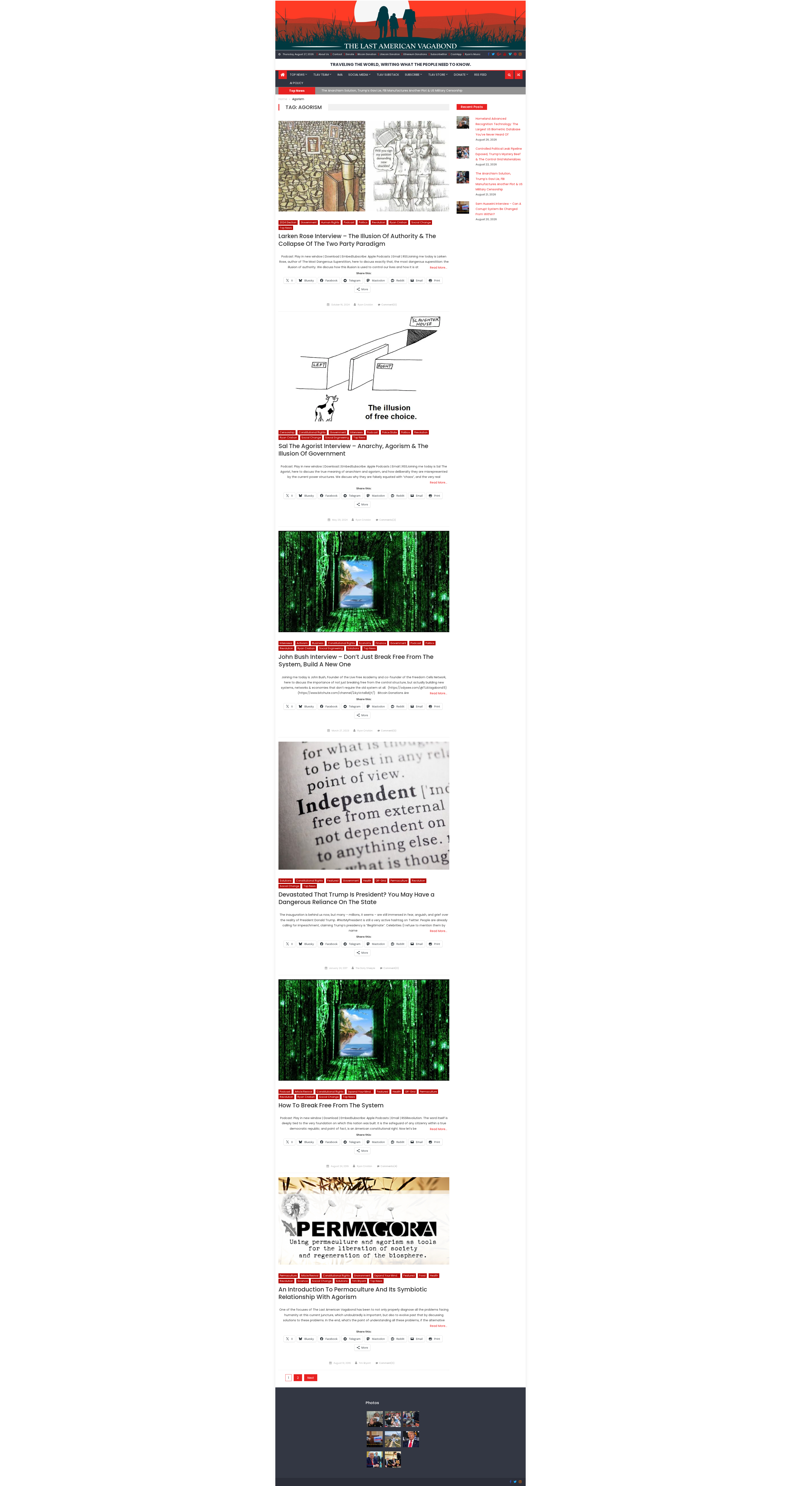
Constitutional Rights (312, 432)
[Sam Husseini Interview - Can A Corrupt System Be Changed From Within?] (375, 1439)
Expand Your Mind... (360, 1091)
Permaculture (398, 880)
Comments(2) (387, 519)
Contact (337, 54)
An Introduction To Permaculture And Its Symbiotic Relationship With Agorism (352, 1293)
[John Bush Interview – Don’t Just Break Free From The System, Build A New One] (363, 581)
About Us (324, 54)
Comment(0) (389, 304)
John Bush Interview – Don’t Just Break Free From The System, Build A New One (355, 660)
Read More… (438, 267)
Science (302, 1281)
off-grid (381, 880)
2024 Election (288, 222)
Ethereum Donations (415, 54)
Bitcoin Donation (367, 54)
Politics (363, 222)
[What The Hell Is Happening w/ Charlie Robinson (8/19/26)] (411, 1439)
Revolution (378, 222)
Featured (333, 880)
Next (310, 1378)
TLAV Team (321, 75)
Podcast (349, 222)
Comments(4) (388, 1166)
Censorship (287, 432)
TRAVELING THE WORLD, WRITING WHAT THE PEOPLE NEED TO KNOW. (400, 64)
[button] (509, 75)
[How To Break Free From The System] (363, 1030)
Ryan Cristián (365, 304)
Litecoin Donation (390, 54)
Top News (297, 75)
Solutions (353, 648)
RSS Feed (480, 75)
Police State (389, 432)
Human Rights (330, 222)
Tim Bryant (359, 1281)
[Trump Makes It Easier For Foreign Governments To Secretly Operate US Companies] (375, 1459)
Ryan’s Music (472, 54)
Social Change (421, 222)
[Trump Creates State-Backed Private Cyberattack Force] (393, 1459)
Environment (362, 1275)
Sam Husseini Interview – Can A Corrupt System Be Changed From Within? (375, 90)
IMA (340, 75)
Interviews (356, 432)
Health (367, 880)
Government (309, 222)
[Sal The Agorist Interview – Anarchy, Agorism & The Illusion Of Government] (363, 368)
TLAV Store (436, 75)
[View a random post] (519, 75)
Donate (350, 54)
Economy (365, 643)
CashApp (456, 54)
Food (422, 1275)
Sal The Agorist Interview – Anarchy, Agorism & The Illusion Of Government (353, 450)
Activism (302, 643)
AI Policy (296, 83)
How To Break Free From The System (331, 1105)
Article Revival (303, 1091)
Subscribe (412, 75)
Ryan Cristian (398, 222)
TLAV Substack (388, 75)
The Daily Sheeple (365, 968)
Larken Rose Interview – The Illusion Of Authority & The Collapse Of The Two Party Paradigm (357, 240)
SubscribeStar (439, 54)
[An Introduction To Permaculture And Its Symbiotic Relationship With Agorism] (363, 1221)
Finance (381, 643)
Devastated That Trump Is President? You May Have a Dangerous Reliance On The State (356, 898)
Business (318, 643)
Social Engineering (337, 437)
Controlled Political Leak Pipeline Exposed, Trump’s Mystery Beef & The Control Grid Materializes (499, 154)
